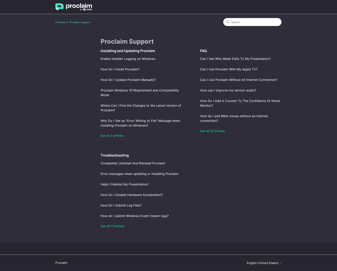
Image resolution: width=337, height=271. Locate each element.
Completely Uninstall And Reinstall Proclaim (133, 163)
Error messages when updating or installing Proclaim (139, 174)
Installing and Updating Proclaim (128, 51)
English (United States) (263, 263)
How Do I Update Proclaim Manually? (128, 80)
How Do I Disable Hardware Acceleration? (132, 195)
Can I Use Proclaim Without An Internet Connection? (238, 80)
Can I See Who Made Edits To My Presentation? (235, 59)
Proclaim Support (80, 22)
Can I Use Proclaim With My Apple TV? (228, 69)
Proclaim (60, 22)
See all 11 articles (113, 226)
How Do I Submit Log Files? (121, 205)
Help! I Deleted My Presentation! (124, 184)
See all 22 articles (212, 131)
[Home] (73, 7)
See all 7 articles (112, 135)
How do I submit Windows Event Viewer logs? (135, 216)
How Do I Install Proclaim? (120, 69)
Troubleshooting (115, 155)
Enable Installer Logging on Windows (128, 59)
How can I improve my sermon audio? (228, 90)
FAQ (203, 51)
